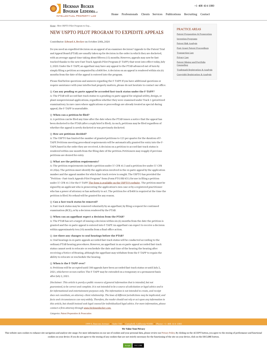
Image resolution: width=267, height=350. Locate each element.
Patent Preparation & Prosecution (76, 313)
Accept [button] (127, 345)
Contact (205, 14)
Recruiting (190, 14)
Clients (145, 14)
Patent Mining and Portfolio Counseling (191, 64)
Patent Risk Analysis (187, 43)
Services (157, 14)
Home (114, 14)
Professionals (130, 14)
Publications (173, 14)
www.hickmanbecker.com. (97, 307)
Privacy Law (183, 57)
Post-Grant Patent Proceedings (193, 48)
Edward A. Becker (74, 41)
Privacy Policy (168, 332)
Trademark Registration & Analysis (194, 69)
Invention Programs (187, 38)
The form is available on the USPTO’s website (114, 182)
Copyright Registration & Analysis (194, 74)
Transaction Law (185, 52)
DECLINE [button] (138, 345)
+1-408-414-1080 (204, 5)
